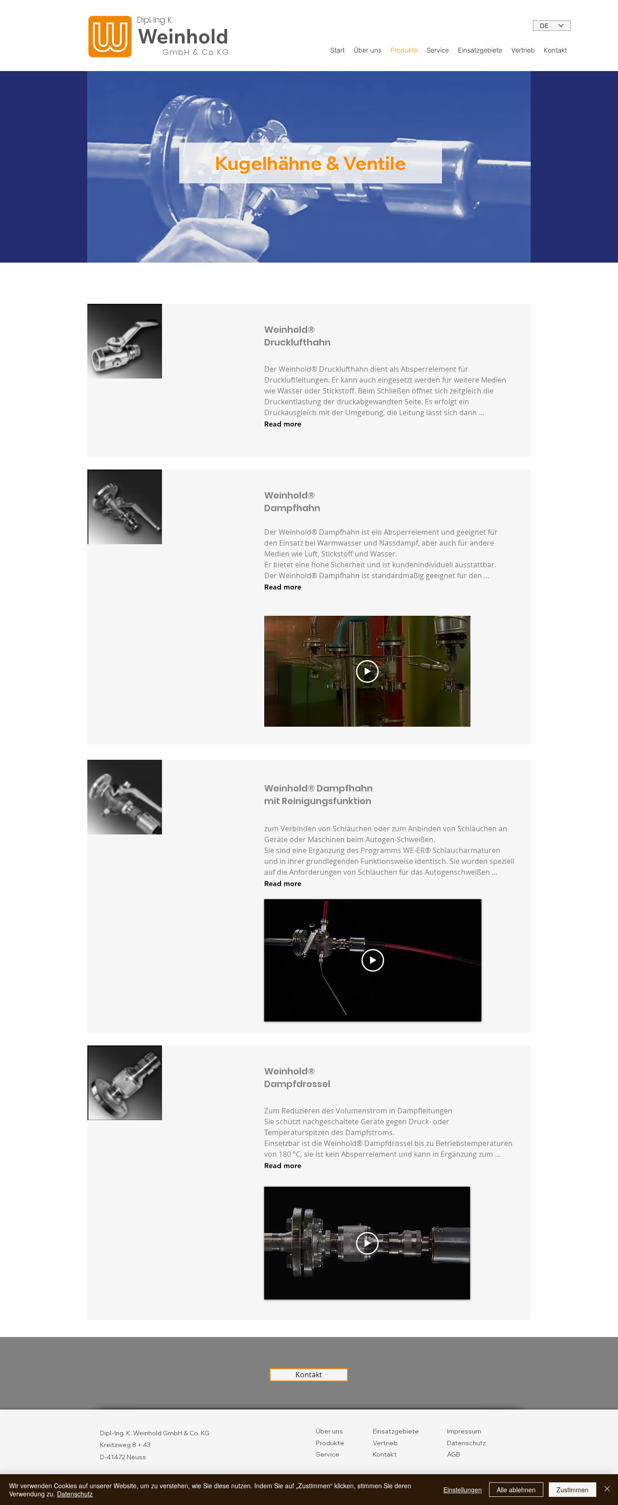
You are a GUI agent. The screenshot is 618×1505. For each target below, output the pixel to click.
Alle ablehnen (516, 1489)
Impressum (464, 1431)
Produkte (330, 1443)
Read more (282, 424)
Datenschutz (466, 1443)
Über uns (329, 1431)
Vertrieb (385, 1443)
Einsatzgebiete (396, 1431)
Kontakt (385, 1454)
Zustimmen (572, 1489)
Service (327, 1454)
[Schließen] (607, 1489)
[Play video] (367, 671)
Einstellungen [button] (462, 1489)
